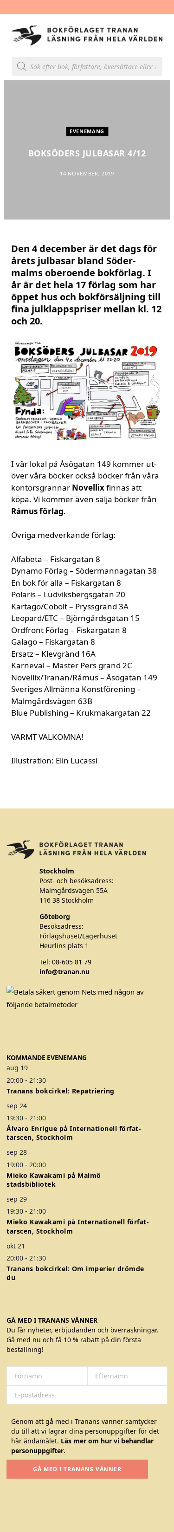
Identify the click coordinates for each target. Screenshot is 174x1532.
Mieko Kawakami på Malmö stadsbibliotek (53, 1180)
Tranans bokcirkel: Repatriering (60, 1090)
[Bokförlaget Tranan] (87, 35)
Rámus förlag (37, 511)
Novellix (88, 487)
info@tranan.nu (64, 971)
